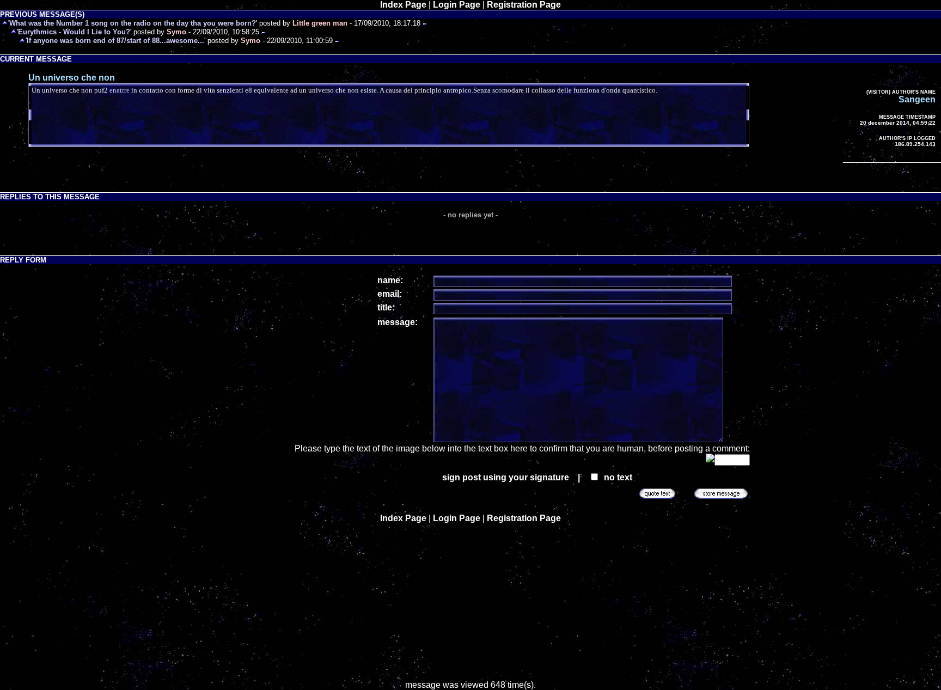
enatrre (119, 90)
